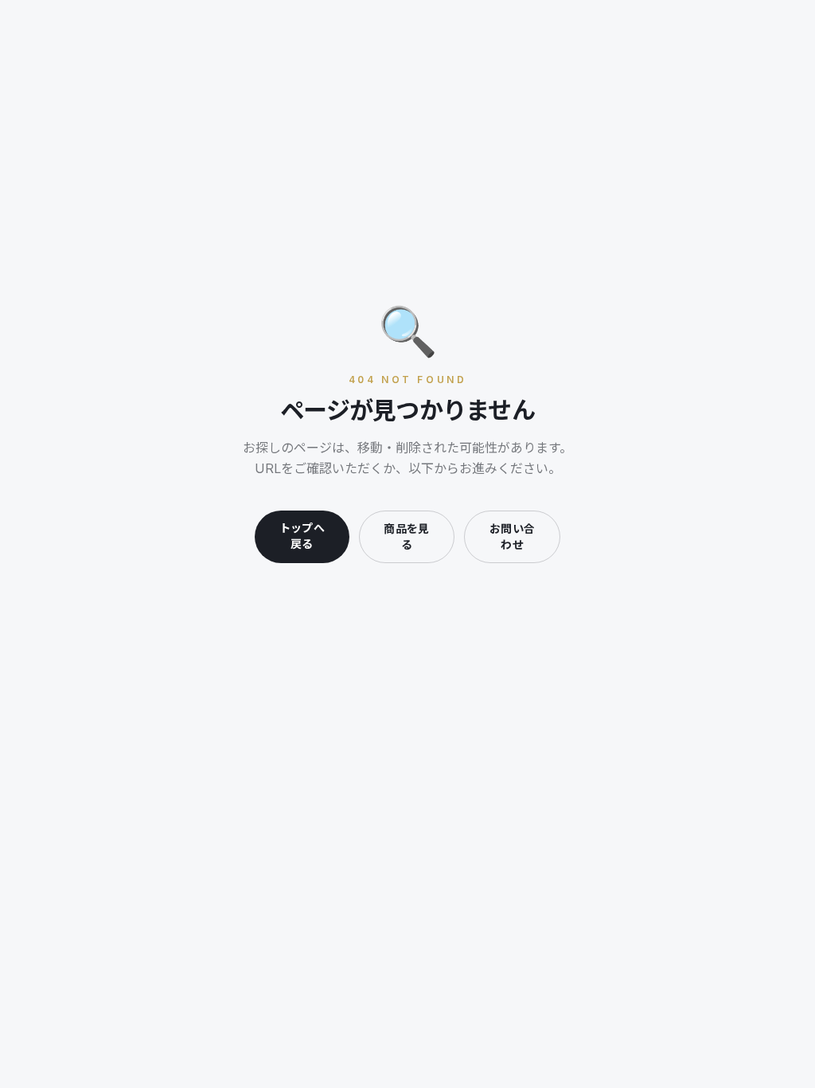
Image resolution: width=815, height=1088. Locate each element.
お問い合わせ (512, 536)
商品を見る (406, 536)
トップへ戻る (302, 535)
